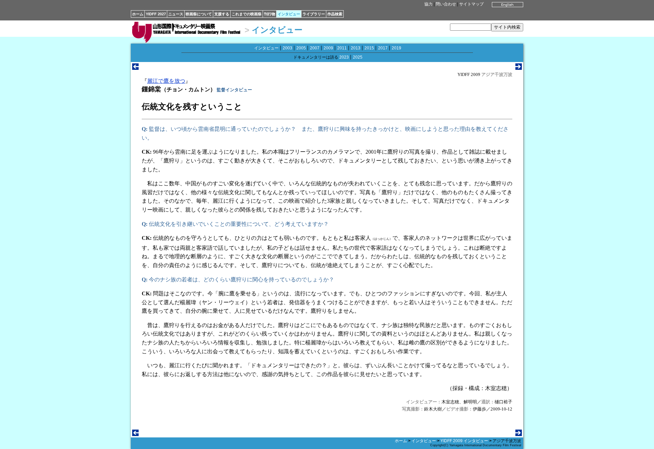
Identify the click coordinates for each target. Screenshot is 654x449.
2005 (301, 48)
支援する (221, 14)
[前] (135, 68)
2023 (344, 57)
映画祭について (199, 14)
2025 (357, 57)
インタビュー (289, 14)
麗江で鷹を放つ (166, 81)
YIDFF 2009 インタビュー (464, 440)
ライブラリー (313, 14)
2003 (287, 48)
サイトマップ (471, 4)
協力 (428, 4)
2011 (342, 48)
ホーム (137, 14)
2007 (315, 48)
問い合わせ (446, 4)
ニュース (175, 14)
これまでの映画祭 (247, 14)
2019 (396, 48)
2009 (328, 48)
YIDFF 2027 (156, 14)
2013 (355, 48)
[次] (518, 68)
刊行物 (269, 14)
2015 (369, 48)
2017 (383, 48)
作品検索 (334, 14)
